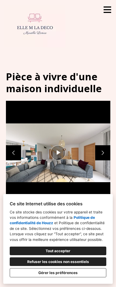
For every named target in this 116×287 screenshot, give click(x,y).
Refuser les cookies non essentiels (58, 262)
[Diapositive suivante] (102, 152)
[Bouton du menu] (107, 9)
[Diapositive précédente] (13, 152)
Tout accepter (58, 251)
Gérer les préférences (58, 273)
